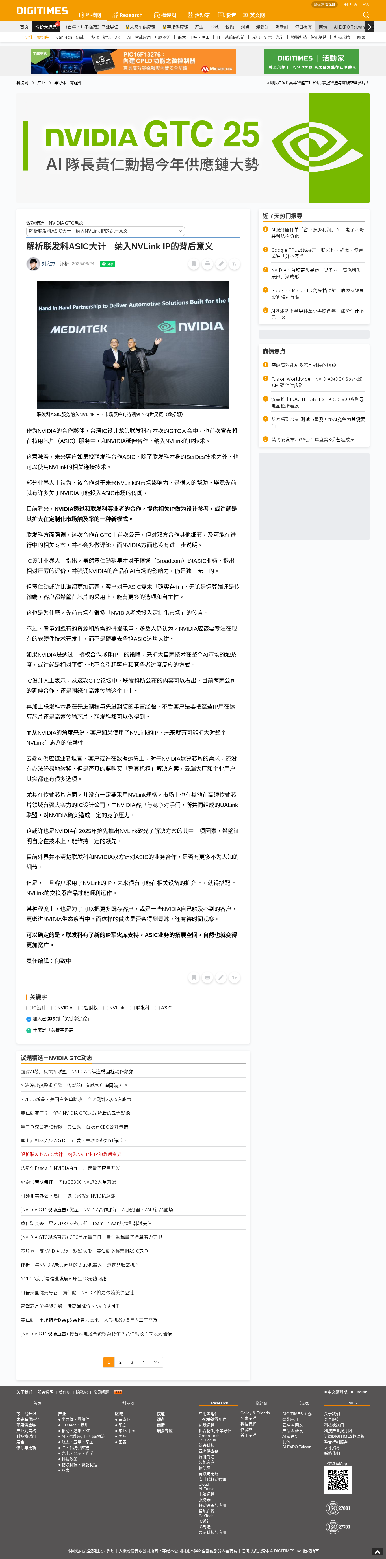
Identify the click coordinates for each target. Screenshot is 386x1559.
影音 (228, 14)
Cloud (204, 1484)
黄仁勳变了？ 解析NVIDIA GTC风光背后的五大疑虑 (75, 1113)
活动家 (202, 14)
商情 (323, 27)
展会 (20, 1442)
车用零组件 (208, 1413)
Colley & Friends (255, 1413)
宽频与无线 (208, 1473)
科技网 (93, 14)
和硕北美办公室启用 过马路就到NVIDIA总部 (68, 1195)
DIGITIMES (347, 1403)
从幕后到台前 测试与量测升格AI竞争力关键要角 (318, 422)
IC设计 (39, 1008)
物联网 (205, 1468)
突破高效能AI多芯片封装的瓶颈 (303, 365)
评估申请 (350, 4)
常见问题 (101, 1392)
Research (131, 14)
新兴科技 (206, 1445)
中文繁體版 (338, 1392)
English (360, 1392)
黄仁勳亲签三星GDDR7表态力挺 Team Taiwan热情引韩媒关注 (86, 1223)
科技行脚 (248, 1424)
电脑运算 (206, 1494)
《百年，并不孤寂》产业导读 (90, 27)
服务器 (205, 1499)
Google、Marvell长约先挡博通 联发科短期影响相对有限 (318, 293)
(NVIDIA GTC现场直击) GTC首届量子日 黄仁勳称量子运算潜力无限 (91, 1237)
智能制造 (206, 1456)
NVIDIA (65, 1008)
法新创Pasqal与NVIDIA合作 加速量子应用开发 (70, 1168)
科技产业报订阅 (338, 1430)
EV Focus (207, 1440)
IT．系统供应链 (231, 37)
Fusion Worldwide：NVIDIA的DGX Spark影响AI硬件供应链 (317, 382)
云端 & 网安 (292, 1425)
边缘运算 (206, 1425)
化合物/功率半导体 (215, 1430)
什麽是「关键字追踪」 (55, 1030)
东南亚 (124, 1419)
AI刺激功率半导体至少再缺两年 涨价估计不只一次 (317, 313)
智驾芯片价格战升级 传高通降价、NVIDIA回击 (70, 1306)
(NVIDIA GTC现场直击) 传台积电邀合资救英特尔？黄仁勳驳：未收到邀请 (96, 1333)
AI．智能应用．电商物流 (149, 37)
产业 (199, 27)
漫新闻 (262, 27)
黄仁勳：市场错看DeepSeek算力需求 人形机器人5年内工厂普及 (89, 1320)
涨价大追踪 (47, 26)
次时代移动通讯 (212, 1479)
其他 (286, 1442)
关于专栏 (248, 1435)
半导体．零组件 (35, 37)
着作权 (65, 1392)
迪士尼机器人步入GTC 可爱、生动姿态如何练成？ (74, 1140)
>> (156, 1362)
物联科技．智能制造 (309, 37)
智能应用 (290, 1419)
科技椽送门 (26, 1436)
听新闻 (282, 27)
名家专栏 (248, 1418)
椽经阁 (168, 14)
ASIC (166, 1008)
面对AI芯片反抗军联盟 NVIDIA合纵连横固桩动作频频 (77, 1071)
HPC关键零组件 (213, 1419)
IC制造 (205, 1527)
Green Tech (209, 1435)
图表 (361, 37)
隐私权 (82, 1392)
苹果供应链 (177, 27)
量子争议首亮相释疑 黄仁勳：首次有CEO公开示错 (74, 1127)
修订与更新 (26, 1447)
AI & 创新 (290, 1436)
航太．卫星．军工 (194, 37)
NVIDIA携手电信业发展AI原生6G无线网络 (64, 1278)
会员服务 (332, 1419)
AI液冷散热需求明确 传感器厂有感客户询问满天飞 (74, 1085)
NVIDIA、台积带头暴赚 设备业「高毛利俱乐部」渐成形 (316, 273)
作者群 (246, 1429)
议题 (229, 27)
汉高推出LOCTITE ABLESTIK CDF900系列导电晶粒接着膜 (317, 402)
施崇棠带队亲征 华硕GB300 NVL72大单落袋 (68, 1182)
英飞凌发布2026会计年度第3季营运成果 (313, 439)
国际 (122, 1436)
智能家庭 (206, 1462)
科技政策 (342, 37)
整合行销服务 (336, 1442)
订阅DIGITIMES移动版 (344, 1436)
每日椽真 (303, 27)
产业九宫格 (26, 1430)
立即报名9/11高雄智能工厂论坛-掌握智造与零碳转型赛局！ (318, 83)
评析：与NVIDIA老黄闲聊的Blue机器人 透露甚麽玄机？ (80, 1264)
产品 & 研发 (292, 1430)
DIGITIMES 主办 (297, 1413)
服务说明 (45, 1392)
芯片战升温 (26, 1413)
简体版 (330, 4)
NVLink (116, 1008)
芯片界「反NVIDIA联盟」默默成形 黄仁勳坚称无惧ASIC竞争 (84, 1251)
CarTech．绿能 (70, 37)
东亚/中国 (126, 1430)
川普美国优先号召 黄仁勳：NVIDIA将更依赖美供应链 (77, 1292)
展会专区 (165, 1430)
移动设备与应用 (212, 1505)
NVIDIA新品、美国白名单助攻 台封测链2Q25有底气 (76, 1099)
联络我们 (332, 1453)
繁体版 (319, 4)
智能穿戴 (206, 1511)
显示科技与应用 (212, 1532)
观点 (245, 27)
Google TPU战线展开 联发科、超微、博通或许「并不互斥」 (317, 252)
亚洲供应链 (208, 1451)
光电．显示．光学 (268, 37)
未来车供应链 (142, 27)
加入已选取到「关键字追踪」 (62, 1018)
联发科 (142, 1008)
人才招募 (332, 1447)
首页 (24, 27)
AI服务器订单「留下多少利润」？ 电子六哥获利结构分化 (317, 232)
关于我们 (24, 1392)
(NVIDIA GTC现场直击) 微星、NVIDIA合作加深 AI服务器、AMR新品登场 (97, 1209)
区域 (214, 27)
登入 (366, 4)
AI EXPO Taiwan (349, 27)
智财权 (91, 1008)
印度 (122, 1425)
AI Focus (206, 1488)
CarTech (206, 1516)
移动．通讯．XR (105, 37)
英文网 (257, 14)
